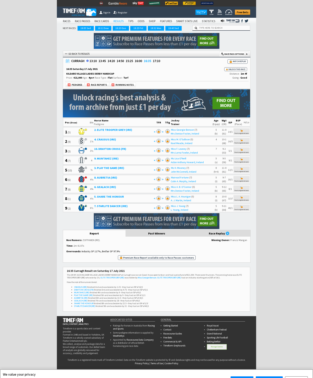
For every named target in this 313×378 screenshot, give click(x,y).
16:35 (147, 61)
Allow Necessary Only (269, 367)
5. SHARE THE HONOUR (109, 196)
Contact (167, 329)
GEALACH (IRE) (80, 300)
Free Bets (242, 12)
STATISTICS (208, 21)
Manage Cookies (217, 347)
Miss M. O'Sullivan (180, 139)
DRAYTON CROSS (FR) (84, 289)
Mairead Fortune (180, 177)
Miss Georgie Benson (182, 129)
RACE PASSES (82, 21)
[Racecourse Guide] (87, 61)
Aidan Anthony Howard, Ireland (187, 162)
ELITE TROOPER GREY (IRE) (112, 277)
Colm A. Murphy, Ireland (183, 181)
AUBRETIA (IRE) (81, 298)
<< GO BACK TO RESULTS (77, 53)
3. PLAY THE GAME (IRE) (109, 168)
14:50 (120, 61)
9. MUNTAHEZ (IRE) (106, 158)
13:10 (93, 61)
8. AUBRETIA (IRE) (105, 177)
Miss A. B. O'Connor (181, 187)
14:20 (111, 61)
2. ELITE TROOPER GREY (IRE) (113, 130)
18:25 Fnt (138, 28)
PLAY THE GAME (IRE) (83, 295)
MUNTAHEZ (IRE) (81, 292)
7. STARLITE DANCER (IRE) (111, 206)
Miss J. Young (178, 206)
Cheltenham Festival (217, 329)
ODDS (141, 21)
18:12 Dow (103, 28)
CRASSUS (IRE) (80, 287)
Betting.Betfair (213, 341)
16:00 (138, 61)
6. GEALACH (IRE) (105, 187)
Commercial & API (172, 341)
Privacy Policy (70, 370)
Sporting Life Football (217, 337)
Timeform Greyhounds (174, 345)
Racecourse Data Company (140, 339)
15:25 (129, 61)
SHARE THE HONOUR (83, 303)
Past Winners (156, 233)
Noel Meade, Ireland (181, 143)
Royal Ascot (213, 325)
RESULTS (118, 21)
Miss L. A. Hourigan (181, 196)
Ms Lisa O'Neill (178, 158)
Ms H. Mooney (178, 167)
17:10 (156, 61)
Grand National (214, 333)
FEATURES (166, 21)
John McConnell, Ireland (183, 171)
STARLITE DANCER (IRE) (84, 306)
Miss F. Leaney (178, 148)
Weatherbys (118, 335)
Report (94, 233)
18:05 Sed (85, 28)
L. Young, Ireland (179, 209)
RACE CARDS (101, 21)
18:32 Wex (156, 28)
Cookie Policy (45, 370)
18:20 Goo (120, 28)
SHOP (152, 21)
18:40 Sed (173, 28)
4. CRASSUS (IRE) (105, 139)
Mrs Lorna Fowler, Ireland (184, 152)
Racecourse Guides (172, 333)
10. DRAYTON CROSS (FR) (110, 149)
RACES (66, 21)
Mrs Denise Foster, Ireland (185, 133)
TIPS (130, 21)
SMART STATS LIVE (187, 21)
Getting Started (170, 325)
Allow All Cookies (242, 367)
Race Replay (217, 233)
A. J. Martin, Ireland (181, 200)
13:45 (102, 61)
